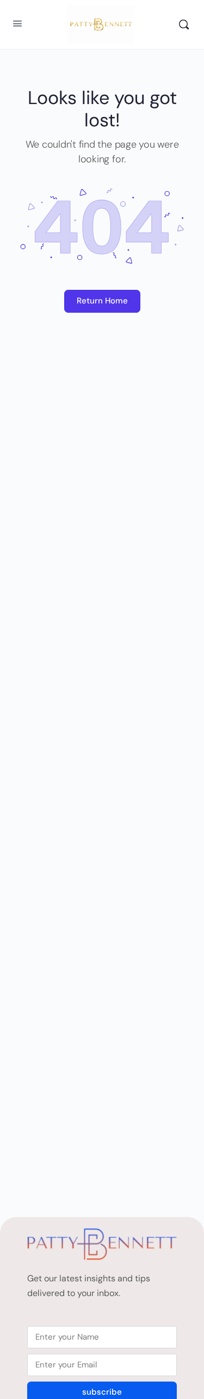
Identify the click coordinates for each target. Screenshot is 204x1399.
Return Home (102, 300)
